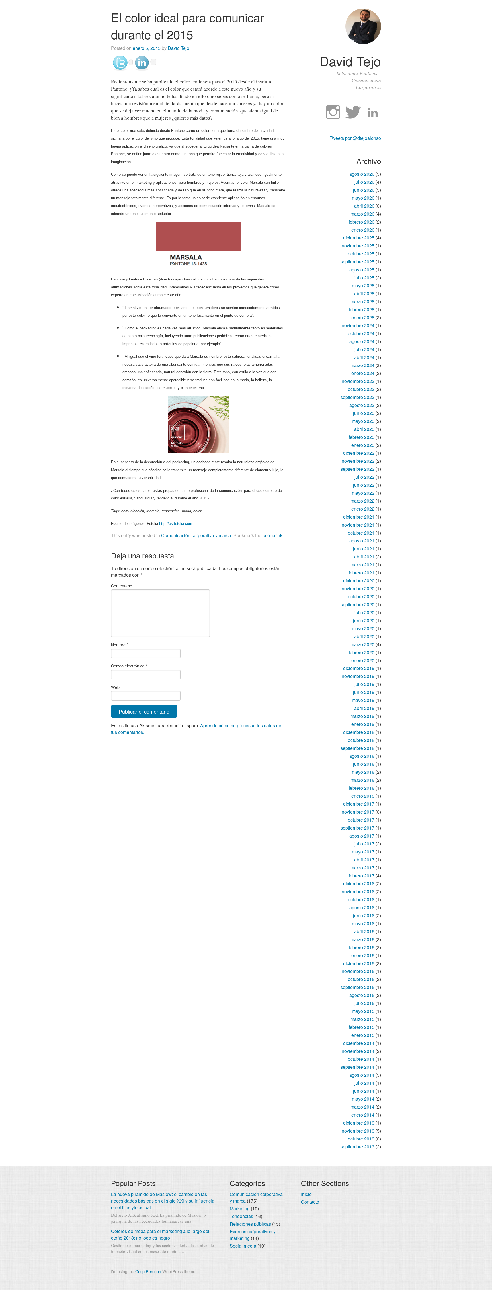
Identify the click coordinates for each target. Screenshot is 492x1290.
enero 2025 (362, 317)
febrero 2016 (361, 947)
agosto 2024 (361, 341)
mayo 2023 (363, 421)
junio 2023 (363, 413)
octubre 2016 (361, 899)
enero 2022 (362, 508)
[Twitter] (353, 112)
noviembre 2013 (358, 1130)
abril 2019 (364, 708)
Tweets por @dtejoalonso (355, 138)
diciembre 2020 (358, 580)
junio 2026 (363, 190)
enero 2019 (362, 724)
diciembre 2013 (358, 1122)
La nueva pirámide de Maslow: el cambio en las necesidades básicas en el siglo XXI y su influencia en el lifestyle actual (162, 1201)
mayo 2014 (363, 1099)
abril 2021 (364, 556)
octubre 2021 (361, 532)
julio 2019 (364, 684)
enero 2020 (362, 660)
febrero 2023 (361, 437)
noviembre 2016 (358, 891)
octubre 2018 (361, 740)
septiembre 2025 (357, 261)
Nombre (119, 645)
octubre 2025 (361, 253)
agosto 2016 (361, 907)
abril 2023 (364, 429)
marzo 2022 (362, 500)
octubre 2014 (361, 1059)
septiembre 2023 (357, 397)
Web (115, 687)
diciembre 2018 (358, 732)
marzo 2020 (362, 644)
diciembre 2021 (358, 516)
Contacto (310, 1202)
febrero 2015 (361, 1027)
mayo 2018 (363, 772)
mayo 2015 (363, 1011)
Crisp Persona (148, 1271)
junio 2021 (363, 548)
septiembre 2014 (357, 1067)
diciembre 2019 (358, 668)
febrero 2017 (361, 875)
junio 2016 (363, 915)
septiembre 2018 (357, 748)
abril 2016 (364, 931)
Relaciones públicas (250, 1224)
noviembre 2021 (358, 524)
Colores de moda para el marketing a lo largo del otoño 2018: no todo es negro (160, 1234)
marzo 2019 (362, 716)
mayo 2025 (363, 285)
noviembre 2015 (358, 971)
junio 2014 (363, 1091)
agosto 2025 (361, 269)
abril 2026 (364, 205)
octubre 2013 (361, 1138)
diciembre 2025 (358, 237)
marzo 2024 (362, 365)
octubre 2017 (361, 819)
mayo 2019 (363, 700)
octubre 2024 (361, 333)
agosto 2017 (361, 835)
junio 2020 (363, 620)
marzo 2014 (362, 1106)
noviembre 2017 (358, 811)
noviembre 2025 (358, 245)
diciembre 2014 (358, 1043)
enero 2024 (362, 373)
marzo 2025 (362, 301)
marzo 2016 (362, 939)
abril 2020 (364, 636)
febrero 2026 (361, 221)
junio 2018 (363, 764)
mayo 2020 (363, 628)
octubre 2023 (361, 389)
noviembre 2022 (358, 461)
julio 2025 (364, 277)
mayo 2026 (363, 197)
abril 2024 (364, 357)
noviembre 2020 (358, 588)
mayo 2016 (363, 923)
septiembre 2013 (357, 1146)
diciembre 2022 (358, 453)
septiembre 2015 (357, 987)
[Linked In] (373, 112)
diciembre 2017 (358, 803)
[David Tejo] (363, 42)
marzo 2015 (362, 1019)
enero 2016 (362, 955)
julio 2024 (364, 349)
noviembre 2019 (358, 676)
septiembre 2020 (357, 604)
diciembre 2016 (358, 883)
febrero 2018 (361, 788)
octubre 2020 (361, 596)
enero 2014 (362, 1114)
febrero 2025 (361, 309)
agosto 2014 (361, 1075)
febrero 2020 (361, 652)
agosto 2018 (361, 756)
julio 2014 (364, 1083)
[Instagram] (333, 112)
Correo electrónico (129, 666)
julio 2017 (364, 843)
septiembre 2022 (357, 469)
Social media (243, 1245)
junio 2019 (363, 692)
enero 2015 (362, 1035)
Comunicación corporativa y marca (196, 535)
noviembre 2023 (358, 381)
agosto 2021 (361, 540)
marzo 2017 (362, 867)
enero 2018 (362, 796)
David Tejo (350, 60)
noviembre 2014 (358, 1051)
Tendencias (241, 1216)
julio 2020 (364, 612)
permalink (272, 535)
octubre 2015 (361, 979)
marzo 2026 (362, 213)
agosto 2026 (361, 174)
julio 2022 (364, 477)
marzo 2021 (362, 564)
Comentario (123, 586)
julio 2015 (364, 1003)
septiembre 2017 (357, 827)
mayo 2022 (363, 493)
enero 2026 (362, 229)
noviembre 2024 (358, 325)
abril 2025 (364, 293)
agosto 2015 (361, 995)
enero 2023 (362, 445)
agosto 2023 (361, 405)
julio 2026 (364, 182)
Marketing (240, 1208)
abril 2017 (364, 859)
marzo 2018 (362, 780)
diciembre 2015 (358, 963)
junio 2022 (363, 485)
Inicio (306, 1194)
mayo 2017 (363, 851)
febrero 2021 (361, 572)
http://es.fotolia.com (175, 523)
